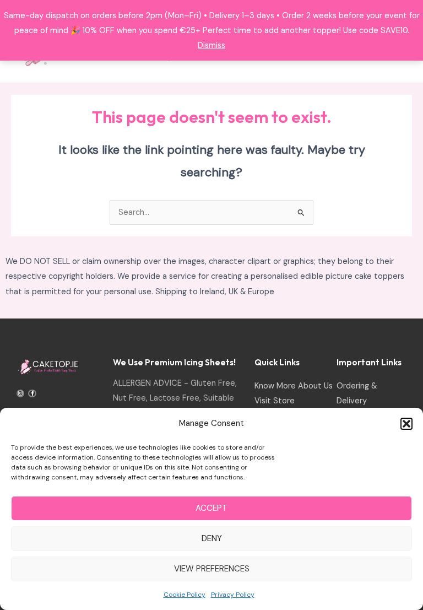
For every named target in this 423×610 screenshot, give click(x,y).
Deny (212, 538)
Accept (211, 508)
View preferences (212, 568)
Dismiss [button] (211, 45)
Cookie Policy (184, 594)
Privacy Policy (232, 594)
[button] (406, 423)
